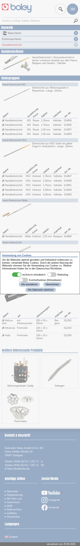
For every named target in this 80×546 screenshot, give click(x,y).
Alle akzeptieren (29, 284)
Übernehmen (52, 284)
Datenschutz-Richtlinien (49, 268)
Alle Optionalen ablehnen (41, 290)
